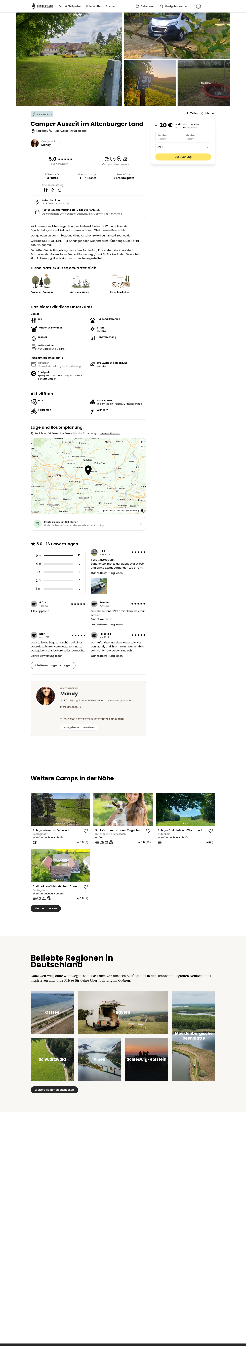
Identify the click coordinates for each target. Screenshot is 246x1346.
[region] (60, 809)
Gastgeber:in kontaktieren (79, 727)
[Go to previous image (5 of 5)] (34, 809)
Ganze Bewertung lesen (107, 573)
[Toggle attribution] (142, 511)
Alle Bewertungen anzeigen (53, 665)
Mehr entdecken (46, 908)
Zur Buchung (183, 157)
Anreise (162, 135)
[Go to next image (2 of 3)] (211, 809)
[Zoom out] (141, 446)
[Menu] (202, 6)
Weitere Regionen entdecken (54, 1090)
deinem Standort (110, 433)
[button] (88, 470)
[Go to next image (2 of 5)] (86, 809)
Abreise (190, 135)
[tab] (56, 823)
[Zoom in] (141, 441)
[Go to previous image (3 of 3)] (159, 809)
